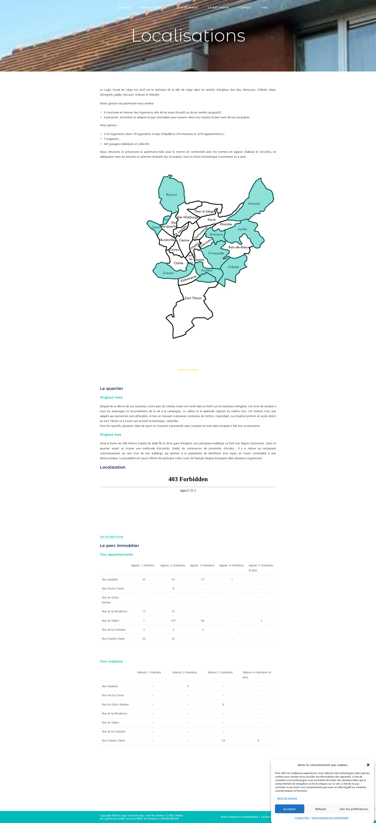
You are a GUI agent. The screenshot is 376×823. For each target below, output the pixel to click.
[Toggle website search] (275, 7)
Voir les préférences (354, 809)
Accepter (289, 809)
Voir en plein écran (111, 536)
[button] (368, 765)
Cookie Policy (302, 817)
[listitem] (209, 272)
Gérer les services (287, 798)
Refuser (320, 809)
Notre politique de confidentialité (330, 817)
